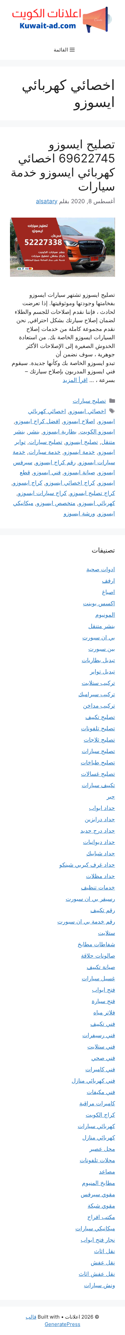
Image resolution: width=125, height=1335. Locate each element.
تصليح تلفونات (98, 728)
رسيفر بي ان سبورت (90, 898)
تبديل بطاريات (98, 660)
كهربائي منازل (98, 1137)
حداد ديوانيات (99, 842)
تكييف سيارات (98, 785)
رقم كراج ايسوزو (56, 462)
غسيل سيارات (98, 978)
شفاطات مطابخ (96, 944)
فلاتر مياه (104, 1012)
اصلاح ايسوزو (79, 421)
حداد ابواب (102, 808)
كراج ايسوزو (27, 482)
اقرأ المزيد (75, 380)
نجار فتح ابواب (98, 1239)
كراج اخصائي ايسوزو (70, 482)
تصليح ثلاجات (99, 739)
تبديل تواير (102, 671)
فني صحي (103, 1058)
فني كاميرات (100, 1069)
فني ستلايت (101, 1046)
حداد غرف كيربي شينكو (87, 864)
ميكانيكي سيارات (95, 1228)
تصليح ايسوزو (82, 442)
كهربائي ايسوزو (97, 503)
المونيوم (105, 614)
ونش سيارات (99, 1285)
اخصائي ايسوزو (87, 411)
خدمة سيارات (45, 452)
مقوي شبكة (101, 1205)
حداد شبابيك (100, 853)
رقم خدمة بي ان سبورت (86, 921)
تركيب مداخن (99, 705)
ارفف (108, 580)
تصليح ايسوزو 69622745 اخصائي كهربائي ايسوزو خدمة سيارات (63, 165)
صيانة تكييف (101, 967)
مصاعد (107, 1171)
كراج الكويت (100, 1114)
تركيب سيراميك (96, 694)
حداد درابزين (100, 819)
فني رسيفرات (98, 1035)
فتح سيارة (103, 1001)
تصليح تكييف (100, 717)
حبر (111, 796)
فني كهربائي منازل (93, 1080)
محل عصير (102, 1148)
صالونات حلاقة (98, 955)
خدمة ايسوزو (79, 452)
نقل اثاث (104, 1251)
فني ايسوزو (47, 472)
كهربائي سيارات (96, 1126)
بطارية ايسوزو (60, 431)
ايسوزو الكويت (97, 431)
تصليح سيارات (89, 400)
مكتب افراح (101, 1217)
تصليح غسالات (98, 773)
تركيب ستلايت (98, 683)
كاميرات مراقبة (97, 1103)
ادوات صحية (100, 569)
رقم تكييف (102, 910)
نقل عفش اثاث (97, 1273)
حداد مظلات (100, 876)
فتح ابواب (103, 989)
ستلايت (106, 933)
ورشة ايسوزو (79, 513)
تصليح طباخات (98, 762)
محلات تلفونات (97, 1160)
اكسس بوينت (99, 603)
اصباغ (108, 592)
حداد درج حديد (97, 830)
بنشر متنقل (101, 626)
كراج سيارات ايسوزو (42, 493)
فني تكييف (102, 1023)
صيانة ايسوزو (79, 472)
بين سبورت (101, 648)
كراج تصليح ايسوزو (92, 493)
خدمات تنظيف (98, 887)
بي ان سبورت (98, 637)
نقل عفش (103, 1262)
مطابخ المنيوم (98, 1183)
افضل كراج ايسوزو (37, 421)
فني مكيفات (101, 1092)
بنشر (34, 431)
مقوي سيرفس (98, 1194)
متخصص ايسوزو (56, 503)
